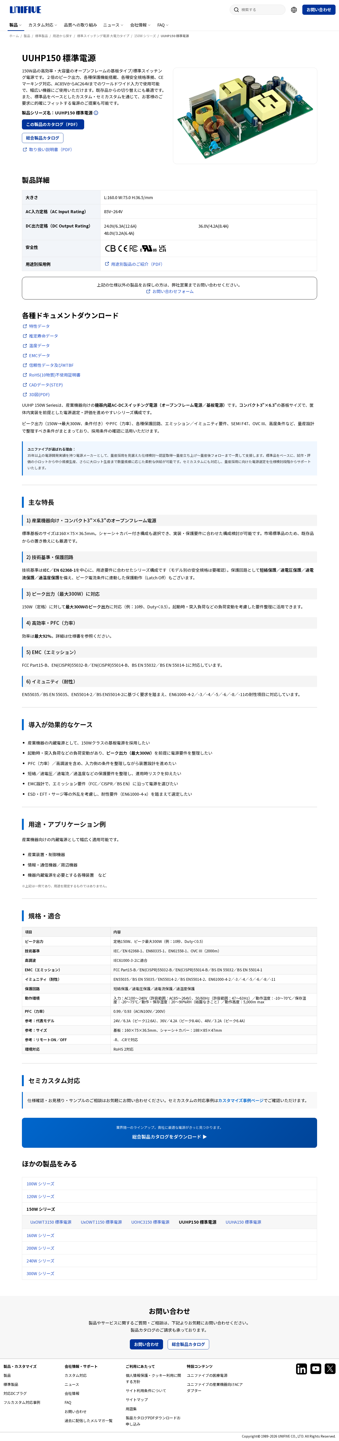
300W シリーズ (40, 1273)
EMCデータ (39, 355)
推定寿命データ (43, 336)
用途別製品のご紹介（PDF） (138, 264)
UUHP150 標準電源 (197, 1222)
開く (96, 113)
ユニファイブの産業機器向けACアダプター (215, 1387)
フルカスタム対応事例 (21, 1402)
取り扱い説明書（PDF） (51, 149)
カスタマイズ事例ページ (241, 1100)
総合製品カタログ (42, 138)
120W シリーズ (40, 1196)
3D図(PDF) (39, 394)
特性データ (39, 326)
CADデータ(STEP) (46, 385)
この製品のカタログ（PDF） (53, 124)
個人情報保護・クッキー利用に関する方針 (153, 1378)
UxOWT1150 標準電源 (101, 1222)
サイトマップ (137, 1399)
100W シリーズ (40, 1184)
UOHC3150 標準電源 (150, 1222)
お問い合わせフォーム (173, 291)
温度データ (39, 345)
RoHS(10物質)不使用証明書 (54, 375)
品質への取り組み (80, 25)
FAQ (161, 25)
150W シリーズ (41, 1209)
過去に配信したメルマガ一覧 (89, 1420)
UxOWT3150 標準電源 (50, 1222)
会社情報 (138, 25)
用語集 (131, 1408)
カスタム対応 (40, 25)
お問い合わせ (318, 9)
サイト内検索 (235, 10)
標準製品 (10, 1384)
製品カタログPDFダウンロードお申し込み (153, 1421)
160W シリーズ (40, 1235)
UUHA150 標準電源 (243, 1222)
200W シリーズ (40, 1248)
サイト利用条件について (146, 1390)
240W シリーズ (40, 1261)
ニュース (111, 25)
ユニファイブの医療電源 (207, 1375)
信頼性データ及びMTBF (51, 365)
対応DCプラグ (15, 1393)
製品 (13, 25)
